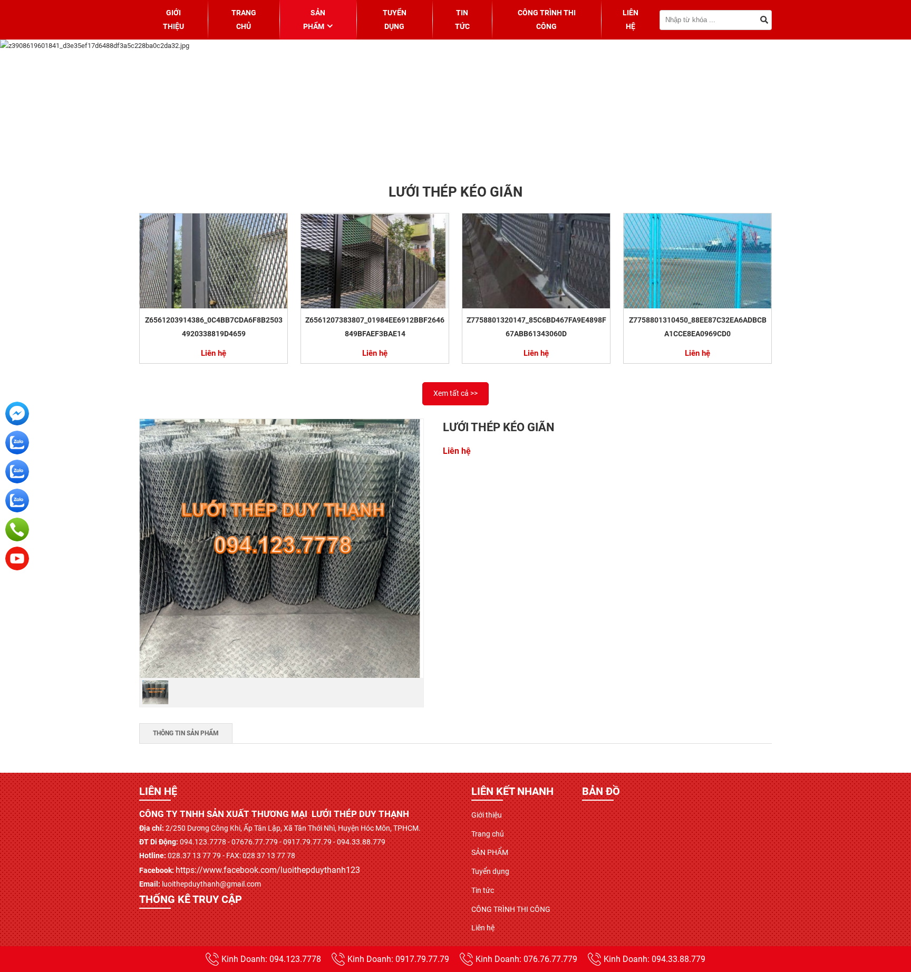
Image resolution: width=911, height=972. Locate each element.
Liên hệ (630, 19)
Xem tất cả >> (455, 393)
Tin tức (462, 19)
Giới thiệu (173, 19)
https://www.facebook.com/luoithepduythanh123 (268, 870)
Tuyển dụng (394, 19)
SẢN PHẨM (314, 19)
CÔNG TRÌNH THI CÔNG (547, 19)
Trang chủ (243, 19)
